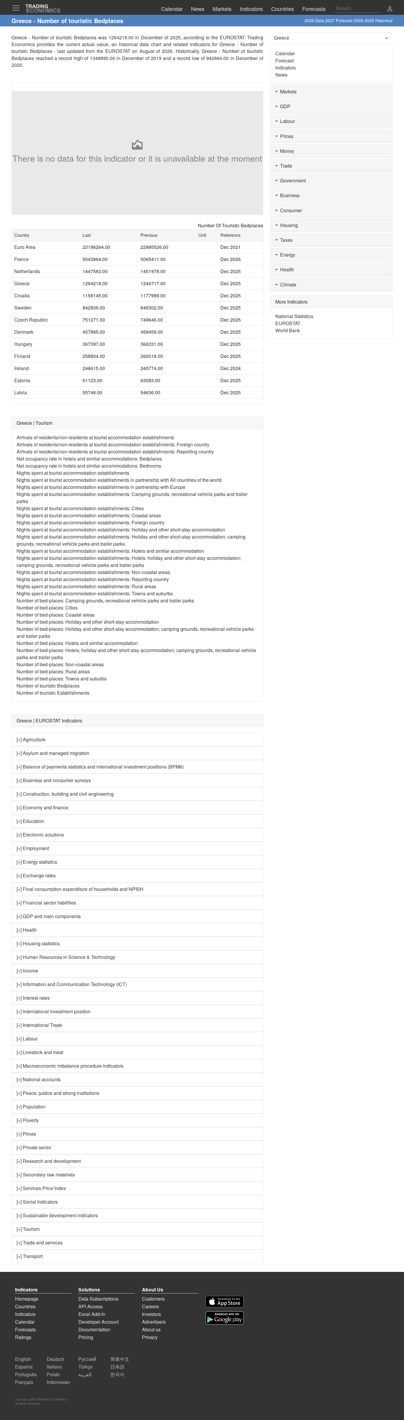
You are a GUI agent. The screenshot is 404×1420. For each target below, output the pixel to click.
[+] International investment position (54, 1011)
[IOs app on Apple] (225, 1301)
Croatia (22, 295)
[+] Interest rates (33, 997)
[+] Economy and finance (42, 807)
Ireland (21, 368)
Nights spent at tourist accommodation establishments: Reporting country (93, 579)
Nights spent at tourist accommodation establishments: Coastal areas (89, 515)
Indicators (285, 67)
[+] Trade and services (40, 1242)
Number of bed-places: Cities (47, 607)
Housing (288, 225)
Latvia (20, 392)
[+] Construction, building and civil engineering (65, 793)
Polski (53, 1374)
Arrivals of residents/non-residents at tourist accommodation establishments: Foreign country (113, 444)
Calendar (285, 53)
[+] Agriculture (31, 739)
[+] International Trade (39, 1025)
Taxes (285, 239)
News (281, 74)
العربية (84, 1374)
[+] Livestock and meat (40, 1052)
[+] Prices (26, 1133)
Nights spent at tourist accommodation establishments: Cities (80, 508)
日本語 (117, 1366)
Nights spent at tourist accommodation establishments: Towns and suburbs (95, 593)
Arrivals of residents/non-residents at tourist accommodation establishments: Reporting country (115, 451)
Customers (153, 1298)
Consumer (290, 210)
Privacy (150, 1337)
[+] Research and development (49, 1161)
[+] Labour (27, 1038)
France (21, 259)
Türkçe (85, 1366)
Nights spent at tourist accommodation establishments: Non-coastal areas (93, 572)
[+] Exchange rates (36, 875)
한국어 (117, 1374)
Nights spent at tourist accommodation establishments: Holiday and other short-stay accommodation (121, 529)
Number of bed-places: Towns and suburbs (61, 678)
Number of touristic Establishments (53, 692)
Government (292, 180)
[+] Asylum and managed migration (53, 753)
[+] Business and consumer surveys (54, 780)
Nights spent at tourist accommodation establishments (73, 472)
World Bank (287, 330)
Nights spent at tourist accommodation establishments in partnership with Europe (101, 487)
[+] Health (27, 929)
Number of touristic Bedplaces (48, 685)
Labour (286, 121)
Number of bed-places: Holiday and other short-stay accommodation (88, 621)
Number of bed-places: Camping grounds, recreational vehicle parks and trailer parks (105, 600)
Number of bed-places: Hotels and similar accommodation (77, 643)
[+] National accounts (39, 1079)
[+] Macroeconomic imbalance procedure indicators (70, 1065)
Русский (87, 1359)
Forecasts (25, 1329)
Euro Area (24, 247)
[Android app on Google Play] (225, 1318)
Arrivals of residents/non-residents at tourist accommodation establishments (95, 437)
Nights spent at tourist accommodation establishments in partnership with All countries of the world (119, 479)
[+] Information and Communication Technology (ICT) (72, 984)
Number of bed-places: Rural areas (53, 671)
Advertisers (154, 1321)
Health (286, 269)
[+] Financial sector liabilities (46, 902)
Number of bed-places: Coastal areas (56, 614)
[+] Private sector (34, 1147)
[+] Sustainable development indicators (57, 1215)
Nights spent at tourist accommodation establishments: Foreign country (90, 522)
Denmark (23, 331)
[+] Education (30, 821)
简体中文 (119, 1359)
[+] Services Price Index (41, 1188)
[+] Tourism (28, 1229)
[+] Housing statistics (38, 943)
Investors (151, 1314)
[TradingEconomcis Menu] (18, 8)
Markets (287, 91)
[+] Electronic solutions (40, 834)
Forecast (284, 60)
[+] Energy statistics (37, 861)
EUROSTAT (117, 51)
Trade (285, 165)
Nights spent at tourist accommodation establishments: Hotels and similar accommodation (110, 550)
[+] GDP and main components (49, 916)
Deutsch (55, 1359)
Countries (25, 1306)
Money (286, 150)
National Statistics (294, 316)
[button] (390, 9)
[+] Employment (33, 848)
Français (24, 1382)
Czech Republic (31, 319)
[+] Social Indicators (37, 1201)
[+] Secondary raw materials (46, 1174)
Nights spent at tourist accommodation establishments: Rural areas (86, 586)
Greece (22, 283)
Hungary (23, 344)
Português (26, 1374)
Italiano (54, 1366)
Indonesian (58, 1382)
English (23, 1359)
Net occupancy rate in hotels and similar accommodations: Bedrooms (89, 465)
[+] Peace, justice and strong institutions (58, 1093)
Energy (286, 254)
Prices (285, 136)
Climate (287, 284)
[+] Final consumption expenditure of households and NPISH (80, 889)
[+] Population (31, 1106)
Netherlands (27, 271)
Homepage (26, 1298)
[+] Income (27, 970)
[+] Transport (30, 1256)
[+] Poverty (28, 1120)
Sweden (23, 307)
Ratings (23, 1337)
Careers (150, 1306)
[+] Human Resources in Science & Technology (66, 957)
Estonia (22, 380)
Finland (22, 356)
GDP (284, 106)
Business (289, 195)
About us (151, 1329)
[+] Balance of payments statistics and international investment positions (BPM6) (100, 766)
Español (24, 1366)
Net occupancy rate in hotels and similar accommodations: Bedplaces (89, 458)
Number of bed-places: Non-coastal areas (60, 664)
